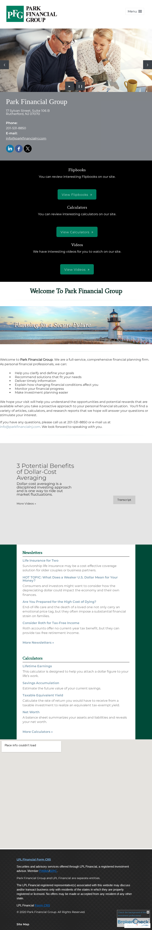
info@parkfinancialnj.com (26, 138)
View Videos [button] (75, 269)
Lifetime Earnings (37, 666)
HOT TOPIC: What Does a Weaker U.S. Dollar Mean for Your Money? (70, 578)
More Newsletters (38, 642)
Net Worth (31, 712)
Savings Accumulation (41, 683)
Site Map (23, 924)
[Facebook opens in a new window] (19, 149)
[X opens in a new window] (28, 149)
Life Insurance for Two (40, 560)
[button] (134, 11)
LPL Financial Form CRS (34, 859)
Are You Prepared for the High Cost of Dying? (59, 602)
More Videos (26, 503)
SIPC (53, 871)
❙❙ (80, 86)
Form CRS (42, 905)
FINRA (44, 871)
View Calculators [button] (75, 232)
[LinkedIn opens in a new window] (10, 149)
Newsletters (32, 552)
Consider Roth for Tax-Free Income (51, 623)
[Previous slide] (4, 64)
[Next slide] (147, 64)
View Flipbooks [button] (75, 195)
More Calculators (38, 732)
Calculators (33, 658)
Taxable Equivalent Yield (43, 695)
